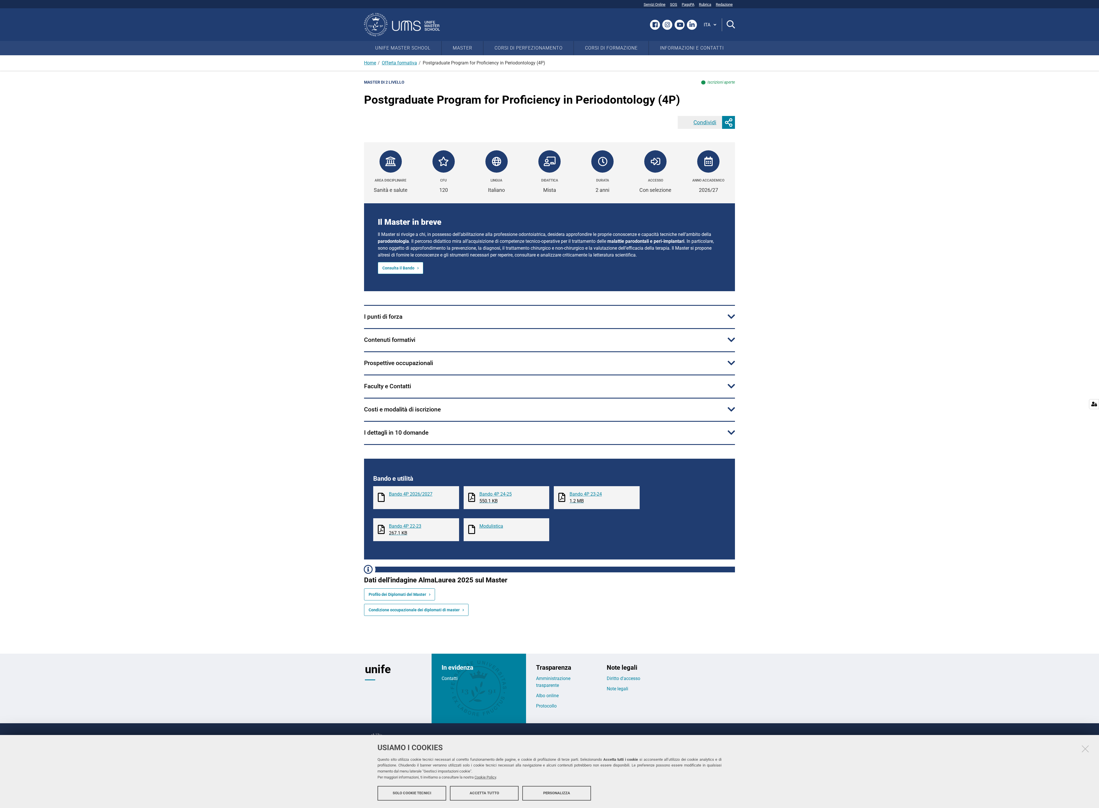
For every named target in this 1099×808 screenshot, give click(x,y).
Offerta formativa (399, 63)
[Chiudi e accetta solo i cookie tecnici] (1085, 748)
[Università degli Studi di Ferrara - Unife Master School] (404, 24)
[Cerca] (728, 24)
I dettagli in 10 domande (396, 432)
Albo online (547, 695)
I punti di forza (383, 316)
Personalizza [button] (556, 793)
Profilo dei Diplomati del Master (397, 594)
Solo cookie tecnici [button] (412, 793)
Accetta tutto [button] (484, 793)
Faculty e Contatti (387, 386)
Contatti (450, 678)
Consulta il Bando (398, 268)
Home (370, 63)
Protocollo (546, 706)
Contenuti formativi (389, 339)
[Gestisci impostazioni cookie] (1094, 404)
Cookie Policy (485, 777)
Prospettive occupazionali (398, 363)
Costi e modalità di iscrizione (402, 409)
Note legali (617, 688)
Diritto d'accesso (623, 678)
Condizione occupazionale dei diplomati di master (414, 610)
